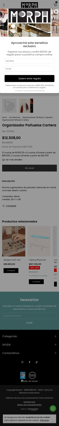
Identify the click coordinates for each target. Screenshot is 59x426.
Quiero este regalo (29, 78)
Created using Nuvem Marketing (30, 90)
